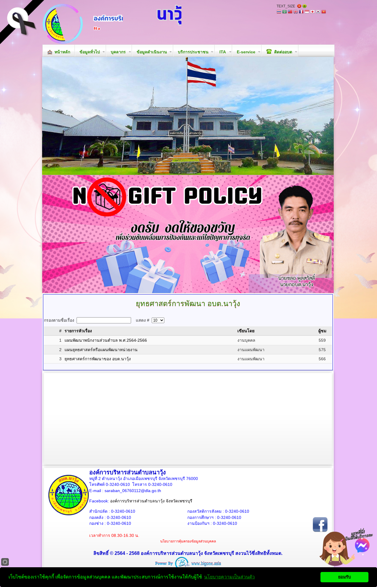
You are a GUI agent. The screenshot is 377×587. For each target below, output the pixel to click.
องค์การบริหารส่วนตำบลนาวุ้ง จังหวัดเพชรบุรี (151, 501)
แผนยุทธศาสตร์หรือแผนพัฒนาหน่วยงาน (101, 349)
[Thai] (279, 12)
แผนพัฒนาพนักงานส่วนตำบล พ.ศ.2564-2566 (106, 340)
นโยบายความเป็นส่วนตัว (229, 576)
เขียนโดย (245, 330)
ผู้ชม (322, 330)
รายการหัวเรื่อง (78, 330)
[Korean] (318, 12)
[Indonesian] (307, 12)
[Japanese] (312, 12)
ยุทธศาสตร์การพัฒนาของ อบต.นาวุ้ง (98, 358)
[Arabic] (284, 12)
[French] (301, 12)
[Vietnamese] (323, 12)
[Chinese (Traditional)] (290, 12)
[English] (295, 12)
